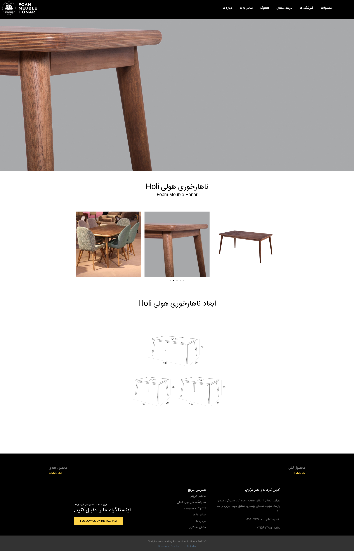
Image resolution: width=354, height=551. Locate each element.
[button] (344, 8)
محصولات (326, 8)
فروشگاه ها (306, 8)
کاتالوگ (264, 8)
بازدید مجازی (284, 8)
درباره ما (227, 8)
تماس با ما (246, 8)
